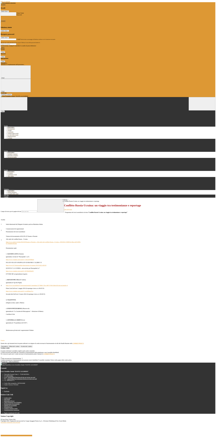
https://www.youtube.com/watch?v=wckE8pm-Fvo (19, 291)
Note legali (7, 399)
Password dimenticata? (7, 18)
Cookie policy (8, 398)
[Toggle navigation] (14, 103)
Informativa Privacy (9, 401)
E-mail (18, 39)
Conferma (9, 94)
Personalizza (4, 346)
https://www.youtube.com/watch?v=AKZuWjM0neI (20, 259)
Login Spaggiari (44, 42)
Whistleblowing (8, 407)
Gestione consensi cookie (11, 408)
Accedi (3, 4)
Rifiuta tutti (14, 346)
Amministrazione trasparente (11, 410)
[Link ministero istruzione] (8, 3)
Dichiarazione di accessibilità (11, 404)
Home (65, 199)
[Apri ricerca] (202, 103)
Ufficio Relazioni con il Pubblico (13, 402)
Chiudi (2, 52)
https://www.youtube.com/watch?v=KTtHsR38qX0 (20, 271)
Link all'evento (68, 209)
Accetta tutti (26, 346)
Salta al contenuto (5, 1)
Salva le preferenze (13, 361)
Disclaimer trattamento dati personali (10, 422)
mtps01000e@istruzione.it (21, 377)
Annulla (3, 94)
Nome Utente (20, 13)
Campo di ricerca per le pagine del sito (11, 211)
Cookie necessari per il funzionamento (11, 358)
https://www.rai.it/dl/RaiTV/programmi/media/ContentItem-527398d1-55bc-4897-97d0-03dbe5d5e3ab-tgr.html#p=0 (37, 285)
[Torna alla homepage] (108, 96)
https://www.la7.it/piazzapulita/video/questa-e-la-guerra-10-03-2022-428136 (26, 265)
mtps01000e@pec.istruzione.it (22, 379)
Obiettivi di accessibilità (10, 405)
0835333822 (9, 376)
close (2, 111)
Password (19, 15)
